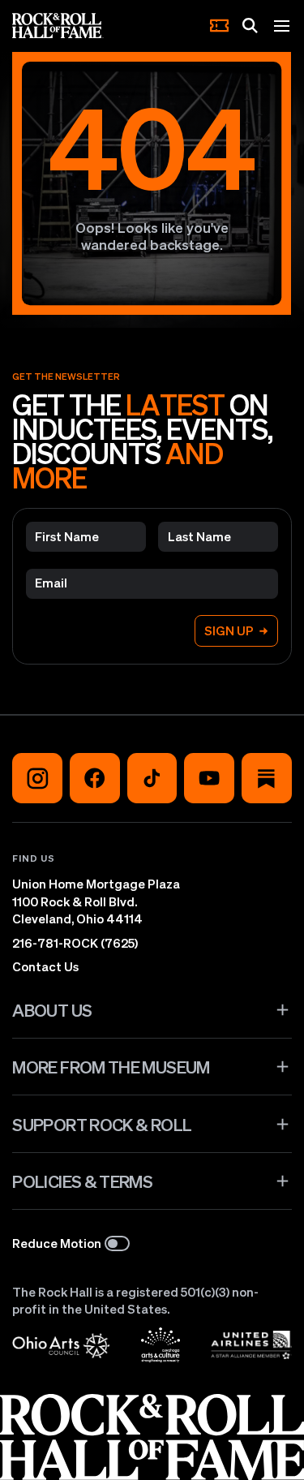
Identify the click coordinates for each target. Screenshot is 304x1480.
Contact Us (45, 966)
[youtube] (209, 778)
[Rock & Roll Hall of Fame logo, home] (58, 26)
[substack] (267, 778)
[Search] (250, 25)
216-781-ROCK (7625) (75, 943)
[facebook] (95, 778)
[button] (151, 1010)
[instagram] (37, 778)
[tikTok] (152, 778)
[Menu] (282, 26)
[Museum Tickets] (219, 25)
